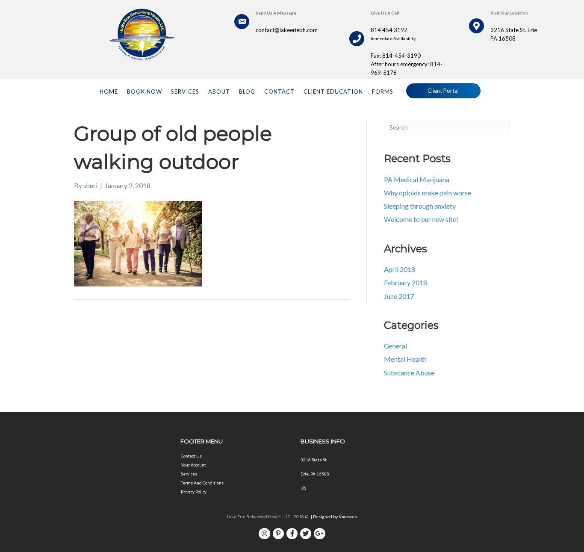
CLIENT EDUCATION (333, 91)
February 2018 (405, 282)
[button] (443, 90)
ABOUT (219, 91)
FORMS (382, 91)
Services (189, 473)
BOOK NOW (144, 91)
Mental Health (405, 359)
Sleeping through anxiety (420, 206)
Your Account (193, 464)
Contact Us (191, 455)
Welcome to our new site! (421, 219)
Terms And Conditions (202, 482)
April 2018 (399, 269)
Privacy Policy (193, 491)
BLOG (247, 91)
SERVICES (185, 91)
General (395, 346)
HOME (109, 91)
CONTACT (279, 91)
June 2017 (399, 296)
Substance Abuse (409, 373)
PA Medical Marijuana (416, 179)
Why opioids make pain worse (427, 193)
